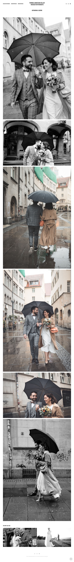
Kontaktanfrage (20, 3)
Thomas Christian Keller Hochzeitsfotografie (37, 4)
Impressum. (46, 556)
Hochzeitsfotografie (6, 3)
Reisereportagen (14, 3)
